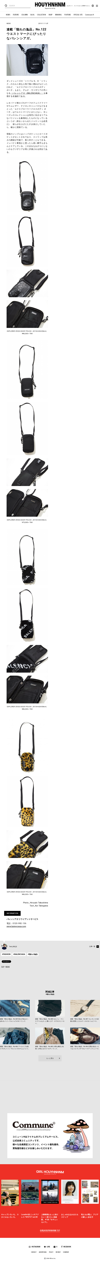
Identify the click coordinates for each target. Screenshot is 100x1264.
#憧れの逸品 (33, 954)
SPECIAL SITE (78, 15)
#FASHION (6, 954)
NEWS (8, 15)
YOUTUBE (67, 15)
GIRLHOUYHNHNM (50, 1231)
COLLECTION (41, 15)
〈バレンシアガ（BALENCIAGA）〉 (27, 93)
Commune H (89, 15)
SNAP (50, 15)
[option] (10, 1202)
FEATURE (16, 15)
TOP (2, 967)
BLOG (32, 15)
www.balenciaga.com (16, 926)
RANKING (58, 15)
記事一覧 (92, 946)
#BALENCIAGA (19, 954)
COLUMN (24, 15)
